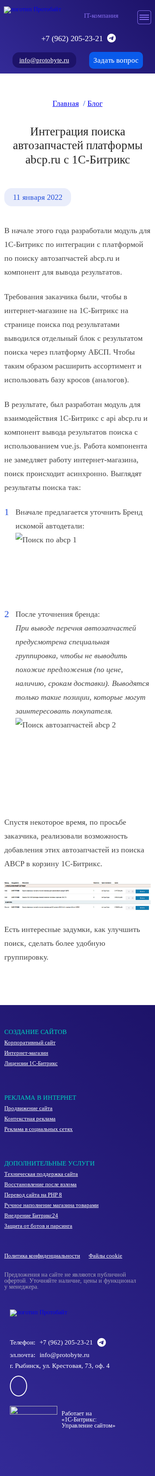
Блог (94, 103)
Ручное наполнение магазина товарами (51, 1205)
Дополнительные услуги (49, 1163)
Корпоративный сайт (30, 1043)
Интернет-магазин (26, 1053)
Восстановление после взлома (40, 1184)
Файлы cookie (105, 1256)
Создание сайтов (35, 1031)
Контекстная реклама (30, 1119)
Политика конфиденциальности (42, 1256)
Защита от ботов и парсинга (38, 1226)
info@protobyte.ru (44, 60)
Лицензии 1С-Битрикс (31, 1063)
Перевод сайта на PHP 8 (33, 1195)
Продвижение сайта (28, 1108)
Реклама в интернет (40, 1097)
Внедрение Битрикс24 (31, 1216)
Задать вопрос (116, 60)
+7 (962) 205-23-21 (72, 38)
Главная (66, 103)
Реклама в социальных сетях (38, 1129)
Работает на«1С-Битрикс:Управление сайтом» (88, 1419)
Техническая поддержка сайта (41, 1174)
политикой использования (57, 1441)
